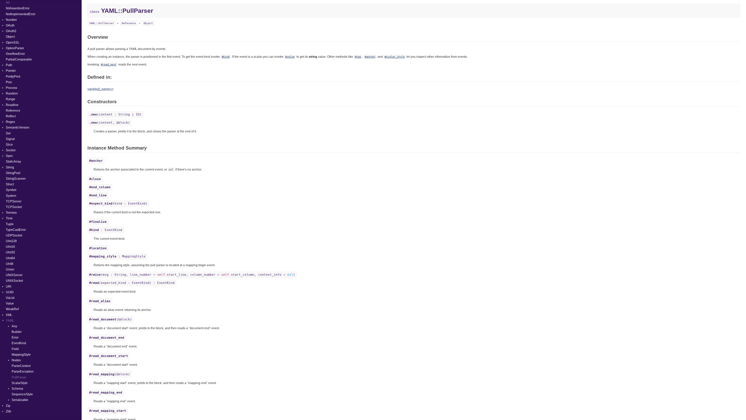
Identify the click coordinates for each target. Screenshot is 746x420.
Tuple (10, 224)
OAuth (10, 25)
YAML (10, 320)
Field (15, 349)
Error (15, 337)
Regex (10, 121)
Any (14, 326)
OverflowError (15, 53)
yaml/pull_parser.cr (100, 89)
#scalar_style (394, 56)
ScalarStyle (20, 383)
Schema (17, 388)
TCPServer (13, 201)
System (11, 195)
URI (8, 286)
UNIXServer (14, 275)
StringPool (13, 173)
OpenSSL (12, 42)
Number (11, 19)
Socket (10, 150)
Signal (10, 139)
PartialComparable (19, 59)
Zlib (8, 411)
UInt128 (11, 241)
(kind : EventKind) (118, 203)
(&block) (110, 319)
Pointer (11, 70)
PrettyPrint (13, 76)
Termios (11, 212)
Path (9, 65)
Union (10, 269)
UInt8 (9, 263)
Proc (9, 82)
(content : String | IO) (115, 114)
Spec (9, 156)
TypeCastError (16, 229)
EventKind (19, 343)
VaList (10, 297)
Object (10, 36)
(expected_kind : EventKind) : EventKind (132, 283)
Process (11, 87)
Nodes (16, 360)
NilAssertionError (18, 8)
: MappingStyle (117, 256)
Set (8, 133)
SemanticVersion (17, 127)
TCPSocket (14, 207)
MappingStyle (21, 354)
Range (10, 99)
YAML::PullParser (101, 23)
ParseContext (21, 366)
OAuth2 (11, 31)
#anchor (370, 56)
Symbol (11, 190)
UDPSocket (14, 235)
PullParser (19, 377)
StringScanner (16, 178)
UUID (10, 292)
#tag (358, 56)
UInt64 (10, 258)
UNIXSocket (14, 280)
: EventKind (105, 230)
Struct (10, 184)
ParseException (23, 371)
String (10, 167)
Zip (8, 405)
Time (9, 218)
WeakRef (12, 309)
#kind (225, 56)
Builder (17, 331)
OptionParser (15, 48)
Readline (12, 105)
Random (12, 93)
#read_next (108, 64)
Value (10, 303)
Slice (9, 144)
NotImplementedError (20, 14)
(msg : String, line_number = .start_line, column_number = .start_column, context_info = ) (192, 274)
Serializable (20, 400)
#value (290, 56)
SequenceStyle (22, 394)
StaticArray (13, 161)
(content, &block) (109, 122)
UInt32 (10, 252)
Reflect (11, 116)
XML (9, 315)
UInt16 (10, 246)
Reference (13, 110)
